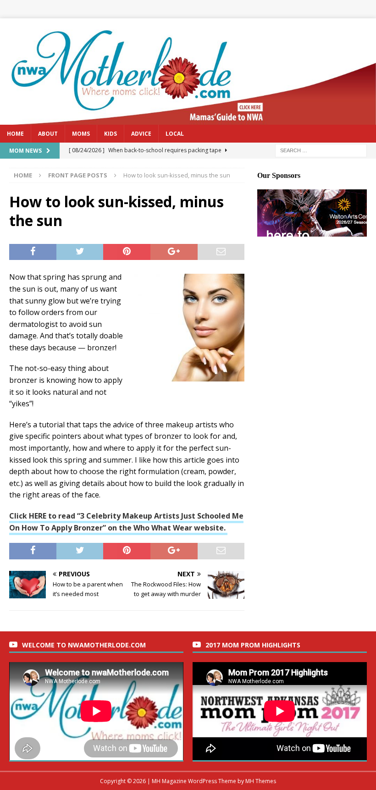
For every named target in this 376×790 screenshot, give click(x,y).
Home (15, 134)
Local (175, 134)
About (48, 134)
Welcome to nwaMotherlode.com (84, 645)
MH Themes (260, 781)
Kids (110, 134)
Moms (81, 134)
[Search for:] (321, 149)
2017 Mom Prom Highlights (252, 645)
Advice (141, 134)
